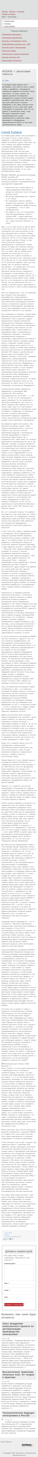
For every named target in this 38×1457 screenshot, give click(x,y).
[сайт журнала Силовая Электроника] (19, 1441)
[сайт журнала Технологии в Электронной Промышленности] (31, 1441)
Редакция (12, 11)
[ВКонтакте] (4, 1239)
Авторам (5, 11)
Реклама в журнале (8, 14)
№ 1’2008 (5, 80)
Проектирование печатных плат (14, 44)
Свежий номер (9, 21)
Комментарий (10, 1263)
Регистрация (12, 17)
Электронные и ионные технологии (15, 54)
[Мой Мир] (10, 1239)
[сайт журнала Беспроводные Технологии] (27, 1445)
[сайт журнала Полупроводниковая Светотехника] (12, 1445)
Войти (4, 17)
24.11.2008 (8, 1232)
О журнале (20, 11)
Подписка (7, 23)
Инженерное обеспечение (11, 34)
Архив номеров (9, 26)
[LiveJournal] (12, 1239)
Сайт (6, 1297)
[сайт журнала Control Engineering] (6, 1449)
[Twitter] (6, 1239)
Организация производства (12, 38)
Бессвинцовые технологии (11, 60)
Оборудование (20, 47)
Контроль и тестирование (11, 41)
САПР (28, 44)
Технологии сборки (9, 51)
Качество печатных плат (11, 57)
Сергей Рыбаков (11, 132)
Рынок (24, 41)
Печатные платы (8, 47)
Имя (6, 1283)
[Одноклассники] (8, 1239)
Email (7, 1290)
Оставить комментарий (13, 1236)
